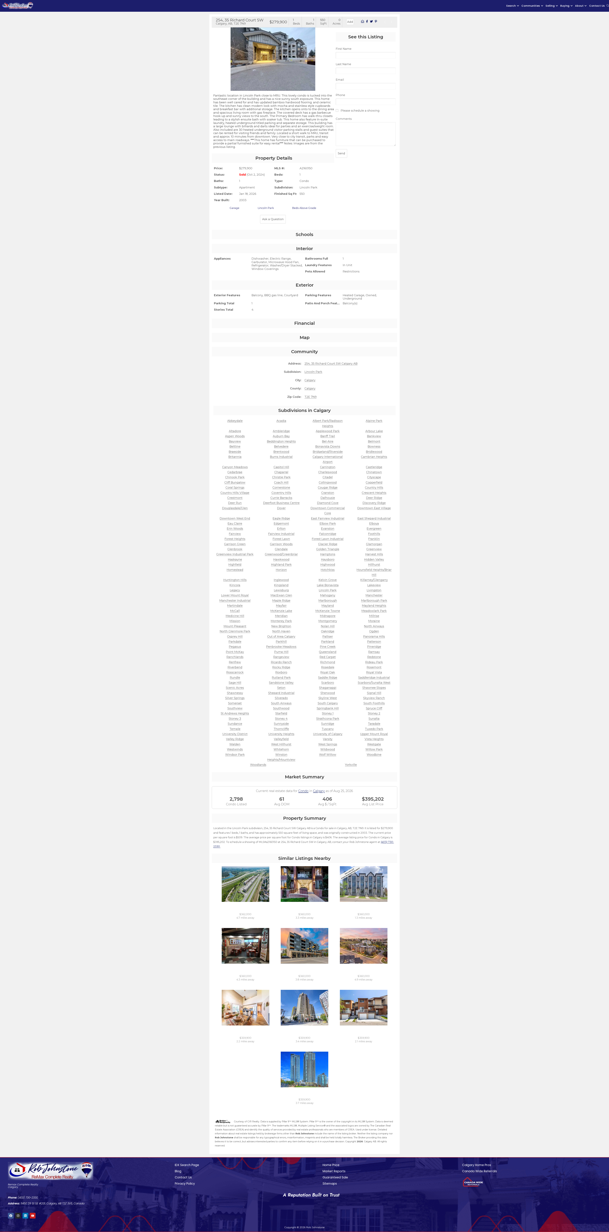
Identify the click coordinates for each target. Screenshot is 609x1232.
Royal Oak (327, 672)
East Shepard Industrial (374, 518)
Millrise (374, 616)
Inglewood (281, 580)
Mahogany (327, 595)
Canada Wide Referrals (479, 1171)
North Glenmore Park (235, 631)
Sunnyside (281, 723)
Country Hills (374, 487)
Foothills (374, 534)
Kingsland (281, 585)
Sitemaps (330, 1183)
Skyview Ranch (374, 698)
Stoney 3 (235, 718)
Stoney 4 (281, 718)
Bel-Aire (327, 441)
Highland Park (281, 564)
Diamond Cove (327, 503)
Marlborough (327, 600)
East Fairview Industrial (327, 518)
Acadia (281, 421)
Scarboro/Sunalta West (374, 682)
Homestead (235, 570)
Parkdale (235, 641)
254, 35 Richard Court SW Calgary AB (330, 363)
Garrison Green (235, 544)
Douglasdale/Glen (235, 508)
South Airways (281, 703)
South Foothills (374, 703)
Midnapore (327, 616)
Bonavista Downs (327, 446)
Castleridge (374, 467)
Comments (344, 119)
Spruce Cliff (374, 708)
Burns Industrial (281, 457)
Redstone (374, 657)
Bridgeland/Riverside (328, 451)
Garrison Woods (281, 544)
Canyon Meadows (235, 467)
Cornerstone (281, 487)
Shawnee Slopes (374, 687)
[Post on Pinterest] (375, 22)
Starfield (281, 713)
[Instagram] (18, 1216)
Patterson (374, 641)
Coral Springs (235, 487)
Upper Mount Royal (374, 734)
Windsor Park (235, 754)
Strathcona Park (327, 718)
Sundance (235, 723)
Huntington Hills (235, 580)
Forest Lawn (281, 539)
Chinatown (374, 472)
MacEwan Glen (281, 595)
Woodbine (374, 754)
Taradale (374, 723)
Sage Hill (235, 682)
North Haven (281, 631)
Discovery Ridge (374, 503)
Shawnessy (235, 693)
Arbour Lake (374, 431)
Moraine (374, 621)
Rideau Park (374, 662)
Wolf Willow (327, 754)
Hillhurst (374, 564)
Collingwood (328, 482)
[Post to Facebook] (367, 22)
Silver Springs (235, 698)
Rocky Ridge (281, 667)
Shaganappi (327, 687)
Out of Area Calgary (281, 636)
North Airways (374, 626)
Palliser (327, 636)
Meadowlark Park (374, 611)
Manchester (374, 595)
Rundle (235, 677)
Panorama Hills (374, 636)
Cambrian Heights (374, 457)
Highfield (234, 564)
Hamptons (327, 554)
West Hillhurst (281, 744)
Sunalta (374, 718)
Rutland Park (281, 677)
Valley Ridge (235, 739)
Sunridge (327, 723)
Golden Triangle (327, 549)
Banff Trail (327, 436)
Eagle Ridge (281, 518)
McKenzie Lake (281, 611)
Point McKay (235, 652)
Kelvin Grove (328, 580)
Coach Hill (281, 482)
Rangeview (281, 657)
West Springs (327, 744)
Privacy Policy (185, 1183)
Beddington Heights (281, 441)
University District (235, 734)
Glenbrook (234, 549)
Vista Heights (374, 739)
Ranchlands (234, 657)
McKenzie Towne (327, 611)
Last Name (343, 64)
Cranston (327, 493)
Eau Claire (235, 523)
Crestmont (234, 498)
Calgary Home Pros (476, 1165)
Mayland (327, 605)
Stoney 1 (328, 713)
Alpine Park (374, 421)
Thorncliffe (281, 729)
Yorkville (351, 764)
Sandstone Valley (281, 682)
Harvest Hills (374, 554)
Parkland (327, 641)
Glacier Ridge (327, 544)
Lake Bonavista (328, 585)
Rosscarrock (235, 672)
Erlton (281, 528)
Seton (281, 687)
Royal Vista (374, 672)
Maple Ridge (281, 600)
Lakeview (374, 585)
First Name (343, 49)
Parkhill (281, 641)
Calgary (309, 380)
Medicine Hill (235, 616)
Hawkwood (281, 559)
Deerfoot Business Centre (281, 503)
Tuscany (328, 729)
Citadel (328, 477)
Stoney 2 (374, 713)
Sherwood (328, 693)
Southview (234, 708)
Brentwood (281, 451)
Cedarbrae (234, 472)
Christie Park (281, 477)
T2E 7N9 (310, 397)
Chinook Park (235, 477)
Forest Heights (235, 539)
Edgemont (281, 523)
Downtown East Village (374, 508)
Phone (340, 95)
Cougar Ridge (327, 487)
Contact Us (183, 1177)
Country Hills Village (234, 493)
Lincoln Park (313, 372)
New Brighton (281, 626)
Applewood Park (328, 431)
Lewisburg (281, 590)
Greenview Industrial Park (234, 554)
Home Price (331, 1165)
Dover (281, 508)
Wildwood (327, 749)
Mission (234, 621)
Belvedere (281, 446)
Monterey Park (281, 621)
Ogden (374, 631)
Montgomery (327, 621)
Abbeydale (235, 421)
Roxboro (281, 672)
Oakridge (327, 631)
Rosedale (327, 667)
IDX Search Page (187, 1165)
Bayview (235, 441)
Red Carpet (328, 657)
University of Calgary (327, 734)
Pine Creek (328, 646)
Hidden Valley (374, 559)
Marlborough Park (374, 600)
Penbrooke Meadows (281, 646)
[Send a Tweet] (371, 22)
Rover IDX (388, 1149)
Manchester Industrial (235, 600)
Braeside (235, 451)
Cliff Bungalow (234, 482)
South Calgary (328, 703)
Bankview (374, 436)
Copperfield (374, 482)
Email (340, 79)
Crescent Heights (374, 493)
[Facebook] (11, 1216)
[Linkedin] (25, 1216)
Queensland (327, 652)
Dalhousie (328, 498)
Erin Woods (235, 528)
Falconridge (327, 534)
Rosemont (374, 667)
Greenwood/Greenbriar (281, 554)
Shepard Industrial (281, 693)
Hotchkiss (328, 570)
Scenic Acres (235, 687)
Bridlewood (374, 451)
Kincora (234, 585)
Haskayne (235, 559)
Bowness (374, 446)
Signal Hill (374, 693)
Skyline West (327, 698)
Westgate (374, 744)
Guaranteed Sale (335, 1177)
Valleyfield (281, 739)
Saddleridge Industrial (374, 677)
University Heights (281, 734)
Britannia (235, 457)
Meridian (281, 616)
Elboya (374, 523)
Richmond (327, 662)
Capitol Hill (281, 467)
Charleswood (327, 472)
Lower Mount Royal (235, 595)
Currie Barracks (281, 498)
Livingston (374, 590)
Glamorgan (374, 544)
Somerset (235, 703)
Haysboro (327, 559)
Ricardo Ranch (281, 662)
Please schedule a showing (360, 110)
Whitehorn (281, 749)
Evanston (327, 528)
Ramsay (374, 652)
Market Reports (334, 1171)
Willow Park (374, 749)
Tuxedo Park (374, 729)
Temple (234, 729)
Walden (234, 744)
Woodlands (258, 764)
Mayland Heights (374, 605)
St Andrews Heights (235, 713)
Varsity (327, 739)
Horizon (281, 570)
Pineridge (374, 646)
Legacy (235, 590)
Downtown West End (235, 518)
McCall (235, 611)
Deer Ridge (374, 498)
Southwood (281, 708)
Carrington (327, 467)
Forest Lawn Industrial (328, 539)
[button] (215, 56)
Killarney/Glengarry (374, 580)
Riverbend (235, 667)
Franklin (374, 539)
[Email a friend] (362, 22)
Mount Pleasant (235, 626)
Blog (178, 1171)
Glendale (281, 549)
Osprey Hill (235, 636)
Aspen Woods (235, 436)
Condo (303, 791)
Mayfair (281, 605)
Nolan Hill (328, 626)
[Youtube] (33, 1216)
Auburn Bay (281, 436)
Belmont (374, 441)
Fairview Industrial (281, 534)
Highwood (327, 564)
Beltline (234, 446)
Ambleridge (281, 431)
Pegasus (235, 646)
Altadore (235, 431)
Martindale (235, 605)
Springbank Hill (328, 708)
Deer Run (235, 503)
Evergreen (374, 528)
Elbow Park (328, 523)
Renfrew (235, 662)
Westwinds (235, 749)
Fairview (235, 534)
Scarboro (327, 682)
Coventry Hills (281, 493)
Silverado (281, 698)
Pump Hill (281, 652)
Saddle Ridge (327, 677)
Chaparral (281, 472)
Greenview (374, 549)
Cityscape (374, 477)
